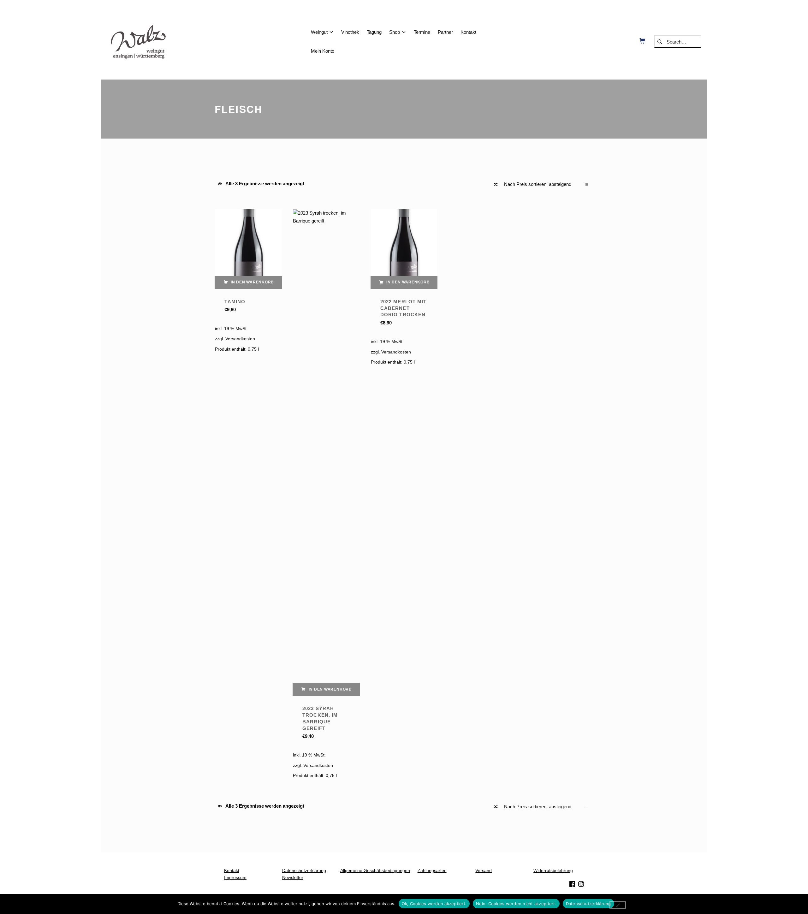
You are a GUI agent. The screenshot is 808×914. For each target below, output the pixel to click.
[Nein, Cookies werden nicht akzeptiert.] (617, 905)
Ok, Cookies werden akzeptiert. (434, 903)
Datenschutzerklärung (588, 903)
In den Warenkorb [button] (252, 282)
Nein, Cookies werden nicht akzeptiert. (516, 903)
